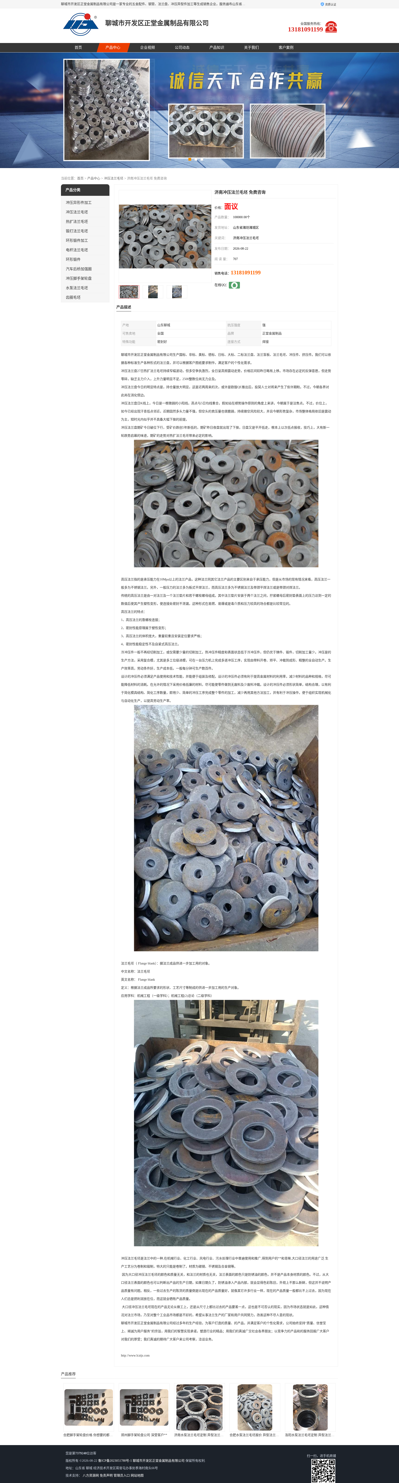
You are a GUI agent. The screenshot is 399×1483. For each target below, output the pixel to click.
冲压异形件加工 (79, 203)
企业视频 (147, 47)
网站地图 (137, 1475)
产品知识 (216, 47)
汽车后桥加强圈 (79, 269)
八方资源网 (91, 1475)
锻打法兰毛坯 (77, 231)
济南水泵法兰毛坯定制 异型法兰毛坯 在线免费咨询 (99, 1435)
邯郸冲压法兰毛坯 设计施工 (310, 1435)
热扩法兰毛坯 (77, 222)
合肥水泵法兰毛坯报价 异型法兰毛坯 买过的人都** (155, 1435)
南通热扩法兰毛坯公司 (255, 1435)
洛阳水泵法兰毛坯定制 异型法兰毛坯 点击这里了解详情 (214, 1435)
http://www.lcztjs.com (135, 1355)
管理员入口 (122, 1475)
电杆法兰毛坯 (77, 250)
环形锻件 (73, 259)
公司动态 (182, 47)
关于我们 (251, 47)
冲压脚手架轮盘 (79, 278)
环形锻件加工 (77, 241)
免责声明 (106, 1475)
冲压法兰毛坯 (113, 178)
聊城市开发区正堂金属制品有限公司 (158, 1460)
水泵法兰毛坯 (77, 288)
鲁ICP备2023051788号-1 (115, 1460)
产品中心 (113, 47)
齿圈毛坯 (73, 297)
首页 (78, 47)
